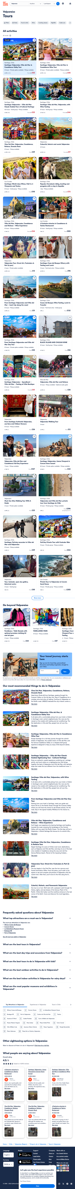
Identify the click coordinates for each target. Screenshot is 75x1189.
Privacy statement (46, 680)
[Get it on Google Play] (25, 1154)
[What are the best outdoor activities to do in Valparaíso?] (70, 970)
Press (50, 1162)
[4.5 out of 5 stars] (8, 1064)
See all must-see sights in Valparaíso (14, 937)
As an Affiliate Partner (63, 1159)
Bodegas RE (8, 931)
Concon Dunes (9, 927)
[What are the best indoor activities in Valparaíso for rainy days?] (70, 978)
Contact (35, 1153)
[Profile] (70, 4)
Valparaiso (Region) (21, 1144)
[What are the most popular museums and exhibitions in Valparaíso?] (70, 988)
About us (51, 1153)
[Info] (10, 35)
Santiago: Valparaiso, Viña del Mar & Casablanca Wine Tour (61, 1072)
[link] (19, 56)
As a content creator (62, 1156)
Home (5, 1144)
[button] (19, 56)
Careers (51, 1156)
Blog (50, 1159)
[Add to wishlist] (34, 40)
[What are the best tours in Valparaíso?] (70, 944)
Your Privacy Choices (39, 1162)
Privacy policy (37, 1159)
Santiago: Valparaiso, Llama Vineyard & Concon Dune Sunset (37, 1072)
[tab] (15, 1004)
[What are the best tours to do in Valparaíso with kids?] (70, 961)
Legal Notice (36, 1156)
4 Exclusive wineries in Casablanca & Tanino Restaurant (11, 1072)
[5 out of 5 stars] (13, 1076)
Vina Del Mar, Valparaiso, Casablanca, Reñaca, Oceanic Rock (12, 1108)
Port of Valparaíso (10, 933)
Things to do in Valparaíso (38, 1144)
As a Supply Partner (62, 1153)
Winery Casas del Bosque (12, 925)
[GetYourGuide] (5, 3)
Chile (10, 1144)
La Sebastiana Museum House (14, 929)
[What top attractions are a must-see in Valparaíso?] (70, 918)
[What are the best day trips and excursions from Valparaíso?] (70, 953)
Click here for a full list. (41, 1045)
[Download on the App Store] (25, 1162)
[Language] (62, 3)
